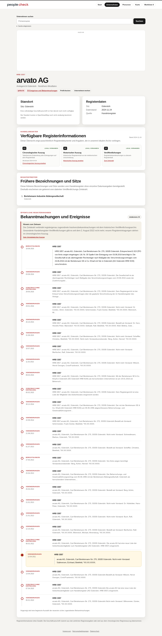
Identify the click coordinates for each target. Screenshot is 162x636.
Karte (137, 5)
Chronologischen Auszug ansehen (34, 163)
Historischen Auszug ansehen (73, 160)
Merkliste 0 (149, 5)
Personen (127, 5)
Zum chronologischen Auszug (34, 237)
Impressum (67, 631)
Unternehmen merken (82, 91)
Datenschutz (94, 631)
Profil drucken (65, 91)
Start (100, 5)
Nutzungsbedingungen (80, 631)
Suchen (139, 21)
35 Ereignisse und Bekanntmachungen (42, 91)
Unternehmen (112, 5)
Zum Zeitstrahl (109, 160)
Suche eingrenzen (24, 26)
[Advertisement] (81, 51)
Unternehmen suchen (25, 16)
